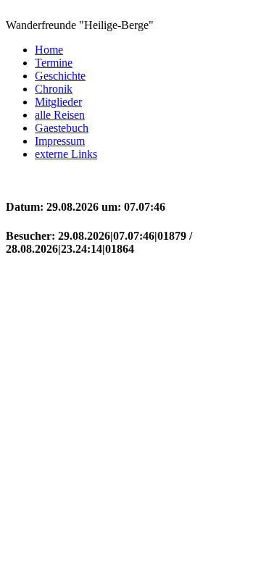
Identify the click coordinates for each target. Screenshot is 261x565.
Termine (53, 62)
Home (49, 49)
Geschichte (60, 76)
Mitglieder (58, 102)
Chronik (53, 89)
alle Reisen (60, 115)
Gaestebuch (61, 128)
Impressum (60, 141)
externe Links (66, 154)
